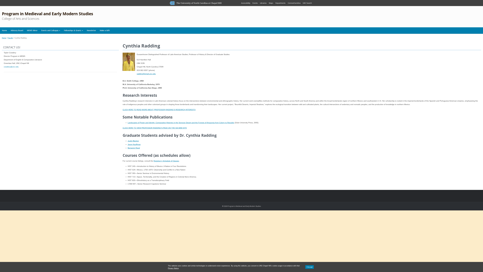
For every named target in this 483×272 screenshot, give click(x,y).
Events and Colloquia (50, 30)
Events (255, 3)
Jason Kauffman (134, 144)
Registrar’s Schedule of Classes (166, 161)
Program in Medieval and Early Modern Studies (47, 13)
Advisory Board (17, 30)
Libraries (263, 3)
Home (4, 30)
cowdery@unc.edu (11, 67)
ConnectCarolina (294, 3)
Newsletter (91, 30)
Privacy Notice (173, 268)
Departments (280, 3)
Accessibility (245, 3)
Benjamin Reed (134, 148)
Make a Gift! (105, 30)
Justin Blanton (133, 141)
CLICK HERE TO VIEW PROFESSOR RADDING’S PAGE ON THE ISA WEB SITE (155, 128)
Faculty (10, 38)
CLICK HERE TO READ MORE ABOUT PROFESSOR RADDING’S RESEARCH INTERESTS (159, 110)
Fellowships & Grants (73, 30)
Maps (271, 3)
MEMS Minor (32, 30)
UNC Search (307, 3)
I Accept (310, 267)
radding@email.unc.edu (146, 74)
